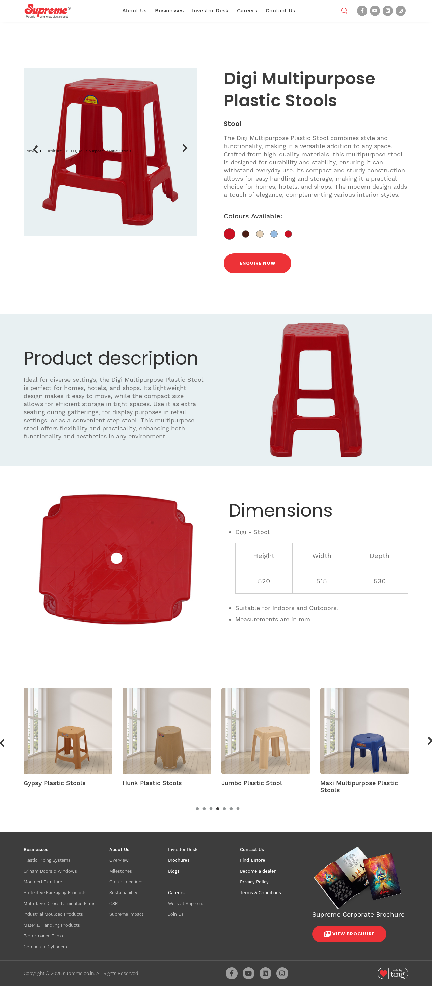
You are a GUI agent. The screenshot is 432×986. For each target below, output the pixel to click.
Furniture (53, 151)
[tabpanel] (68, 739)
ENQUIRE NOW (258, 263)
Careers (247, 10)
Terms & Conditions (260, 892)
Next (185, 148)
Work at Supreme (186, 903)
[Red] (233, 233)
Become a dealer (258, 871)
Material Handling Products (52, 925)
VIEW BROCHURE (353, 934)
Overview (119, 860)
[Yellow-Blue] (277, 233)
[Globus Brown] (249, 233)
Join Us (176, 914)
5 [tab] (224, 809)
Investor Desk (210, 10)
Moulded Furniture (43, 881)
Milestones (120, 871)
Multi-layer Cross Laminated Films (60, 903)
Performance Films (43, 935)
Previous (35, 149)
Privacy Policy (254, 881)
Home (29, 151)
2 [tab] (204, 809)
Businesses (169, 10)
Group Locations (126, 881)
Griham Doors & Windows (50, 871)
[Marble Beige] (263, 233)
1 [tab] (197, 809)
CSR (113, 903)
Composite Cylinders (45, 946)
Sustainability (123, 892)
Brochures (179, 860)
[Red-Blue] (291, 233)
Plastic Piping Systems (47, 860)
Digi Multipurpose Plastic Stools (101, 151)
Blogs (174, 871)
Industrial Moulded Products (53, 914)
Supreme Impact (126, 914)
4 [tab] (217, 809)
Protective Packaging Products (55, 892)
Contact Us (280, 10)
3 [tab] (211, 809)
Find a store (252, 860)
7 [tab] (238, 809)
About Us (134, 10)
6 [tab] (231, 809)
